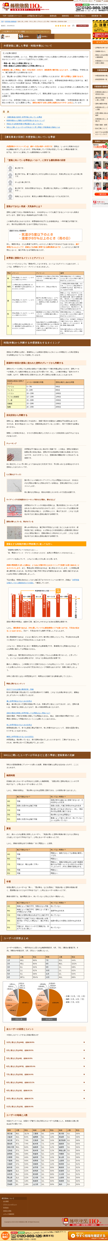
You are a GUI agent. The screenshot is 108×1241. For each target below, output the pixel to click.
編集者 (7, 36)
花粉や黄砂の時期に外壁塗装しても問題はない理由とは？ (28, 713)
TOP (2, 21)
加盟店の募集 (7, 1211)
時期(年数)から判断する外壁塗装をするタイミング (26, 120)
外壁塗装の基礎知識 (10, 21)
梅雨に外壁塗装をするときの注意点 (20, 737)
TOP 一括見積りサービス (12, 16)
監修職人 (26, 36)
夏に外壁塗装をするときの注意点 (19, 701)
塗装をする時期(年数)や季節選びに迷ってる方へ (25, 124)
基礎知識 (53, 16)
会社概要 (6, 1201)
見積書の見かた (80, 16)
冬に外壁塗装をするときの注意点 (19, 725)
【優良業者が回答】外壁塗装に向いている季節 (24, 117)
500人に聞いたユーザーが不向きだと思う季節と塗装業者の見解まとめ (33, 127)
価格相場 (65, 16)
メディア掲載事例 (8, 1214)
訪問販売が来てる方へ (35, 16)
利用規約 (6, 1207)
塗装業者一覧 (96, 16)
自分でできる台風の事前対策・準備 (20, 689)
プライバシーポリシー (10, 1204)
